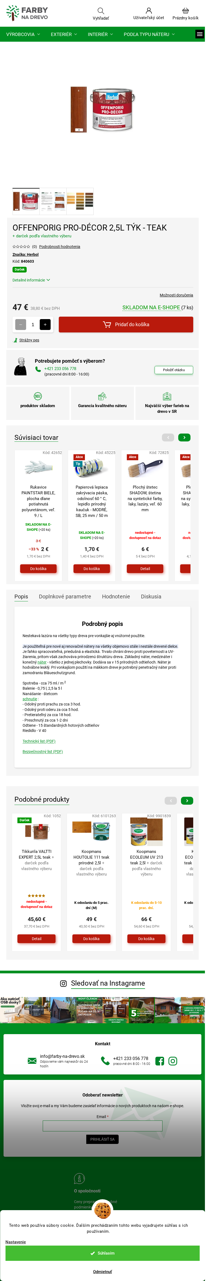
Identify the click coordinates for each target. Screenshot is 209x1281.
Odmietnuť (102, 1271)
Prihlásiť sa (102, 1139)
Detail (145, 569)
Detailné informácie (29, 280)
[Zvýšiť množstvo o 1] (45, 324)
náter (42, 662)
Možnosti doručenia (176, 295)
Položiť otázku (174, 370)
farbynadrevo (172, 1061)
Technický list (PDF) (39, 741)
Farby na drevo (159, 1061)
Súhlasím (106, 1253)
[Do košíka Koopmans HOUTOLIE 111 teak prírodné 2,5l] (91, 938)
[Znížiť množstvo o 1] (20, 324)
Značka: (26, 254)
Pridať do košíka (132, 324)
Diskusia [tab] (151, 596)
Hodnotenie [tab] (116, 596)
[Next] (184, 437)
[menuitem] (23, 34)
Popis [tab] (21, 596)
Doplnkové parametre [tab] (65, 596)
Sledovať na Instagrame (108, 983)
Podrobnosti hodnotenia (59, 246)
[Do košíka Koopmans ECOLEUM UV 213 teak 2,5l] (146, 938)
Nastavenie (15, 1242)
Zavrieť (49, 340)
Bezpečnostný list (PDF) (43, 751)
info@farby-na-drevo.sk (62, 1056)
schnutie (30, 699)
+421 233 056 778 (130, 1058)
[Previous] (168, 437)
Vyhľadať (101, 18)
